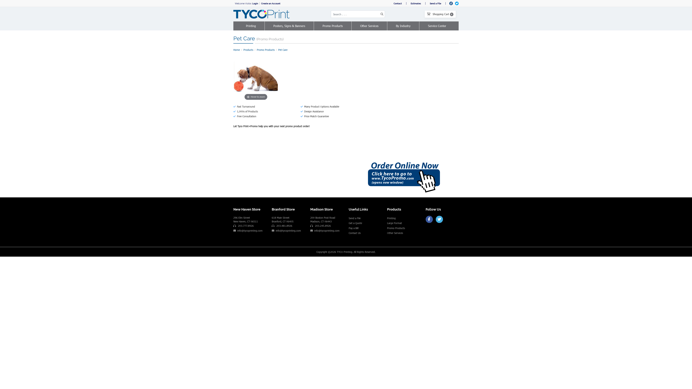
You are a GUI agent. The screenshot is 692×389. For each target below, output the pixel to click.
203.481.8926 (284, 225)
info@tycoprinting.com (250, 230)
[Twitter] (439, 219)
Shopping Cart (442, 14)
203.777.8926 (245, 225)
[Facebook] (429, 219)
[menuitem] (251, 25)
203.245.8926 (322, 225)
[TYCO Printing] (262, 14)
